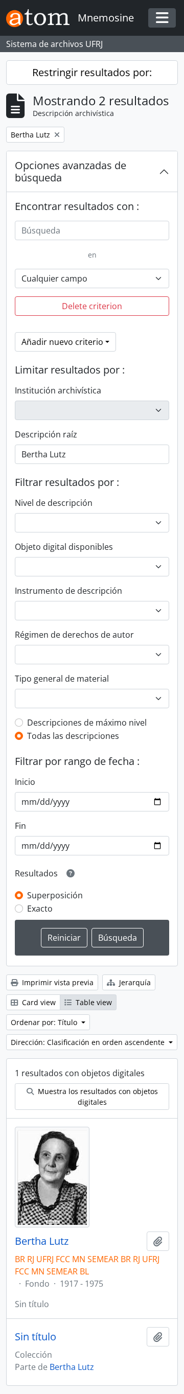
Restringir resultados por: (92, 72)
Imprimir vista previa (57, 982)
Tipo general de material (62, 678)
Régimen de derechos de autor (74, 634)
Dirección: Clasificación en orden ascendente (89, 1042)
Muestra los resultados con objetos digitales (97, 1096)
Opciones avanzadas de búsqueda (70, 171)
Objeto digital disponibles (64, 546)
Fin (20, 825)
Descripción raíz (46, 434)
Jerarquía (134, 982)
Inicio (25, 781)
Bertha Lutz (41, 1241)
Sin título (35, 1337)
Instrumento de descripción (68, 590)
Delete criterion (92, 306)
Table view (93, 1002)
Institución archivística (58, 390)
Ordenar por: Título (45, 1022)
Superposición (55, 895)
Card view (38, 1002)
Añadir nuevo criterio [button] (62, 341)
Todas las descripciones (73, 735)
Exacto (40, 908)
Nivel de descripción (54, 502)
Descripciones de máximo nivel (87, 722)
